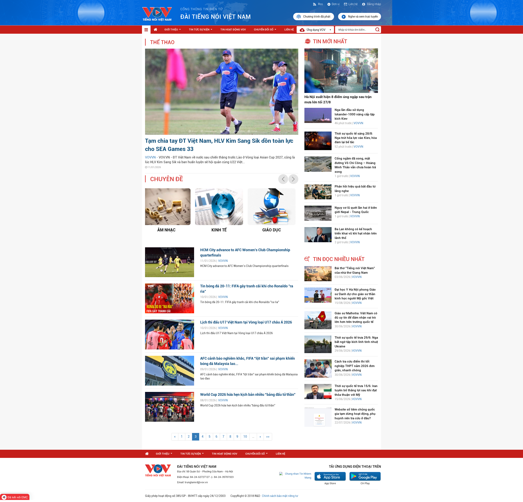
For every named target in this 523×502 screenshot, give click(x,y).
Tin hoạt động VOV (233, 29)
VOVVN (223, 260)
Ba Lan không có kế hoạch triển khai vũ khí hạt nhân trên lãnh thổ (356, 233)
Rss (320, 4)
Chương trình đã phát (317, 16)
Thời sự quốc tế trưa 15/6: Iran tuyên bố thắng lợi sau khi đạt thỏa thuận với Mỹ (356, 390)
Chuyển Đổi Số (266, 30)
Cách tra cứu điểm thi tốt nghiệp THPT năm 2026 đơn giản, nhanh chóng (355, 366)
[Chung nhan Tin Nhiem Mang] (295, 475)
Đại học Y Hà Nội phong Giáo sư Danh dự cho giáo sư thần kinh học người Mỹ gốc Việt (355, 294)
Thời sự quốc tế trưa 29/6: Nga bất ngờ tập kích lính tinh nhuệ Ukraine (356, 342)
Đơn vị (336, 4)
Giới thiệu (173, 30)
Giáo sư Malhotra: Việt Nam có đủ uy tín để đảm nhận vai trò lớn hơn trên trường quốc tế (356, 317)
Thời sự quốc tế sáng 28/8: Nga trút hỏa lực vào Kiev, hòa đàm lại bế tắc (356, 138)
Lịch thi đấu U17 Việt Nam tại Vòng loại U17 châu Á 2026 (246, 322)
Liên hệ (353, 4)
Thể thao (162, 42)
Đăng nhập (374, 4)
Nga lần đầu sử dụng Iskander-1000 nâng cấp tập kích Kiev (355, 114)
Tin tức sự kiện (201, 30)
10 (245, 436)
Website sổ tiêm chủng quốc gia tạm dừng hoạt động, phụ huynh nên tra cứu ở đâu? (355, 414)
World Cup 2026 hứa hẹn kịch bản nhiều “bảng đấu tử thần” (248, 394)
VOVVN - (152, 157)
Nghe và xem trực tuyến (363, 16)
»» (267, 436)
